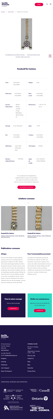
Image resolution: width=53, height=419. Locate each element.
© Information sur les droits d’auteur (14, 55)
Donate (39, 4)
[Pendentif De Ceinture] (13, 218)
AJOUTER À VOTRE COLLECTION (23, 57)
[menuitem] (13, 359)
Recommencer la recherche (26, 187)
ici (38, 182)
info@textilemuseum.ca (11, 355)
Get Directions (5, 350)
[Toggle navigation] (47, 4)
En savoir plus (13, 308)
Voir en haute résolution (33, 55)
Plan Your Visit (31, 355)
